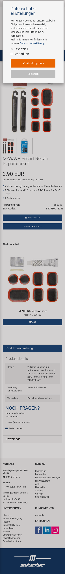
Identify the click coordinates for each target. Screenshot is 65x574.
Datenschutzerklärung (32, 43)
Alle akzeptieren (35, 63)
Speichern (33, 73)
